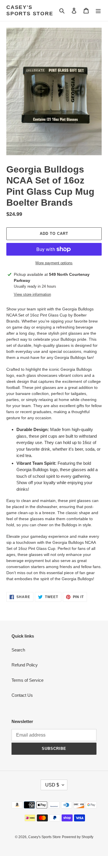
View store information (32, 294)
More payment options (54, 263)
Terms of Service (27, 680)
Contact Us (22, 695)
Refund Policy (25, 664)
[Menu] (98, 10)
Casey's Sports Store (29, 10)
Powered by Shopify (77, 837)
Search (18, 649)
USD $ (52, 784)
